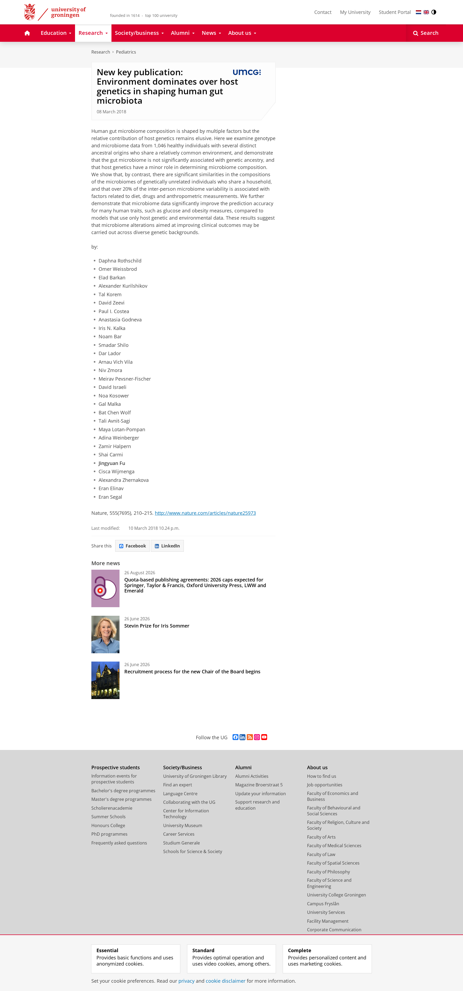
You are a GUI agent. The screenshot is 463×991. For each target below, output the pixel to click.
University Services (326, 912)
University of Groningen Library (195, 776)
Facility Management (328, 921)
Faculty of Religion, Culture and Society (338, 825)
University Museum (182, 825)
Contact (322, 12)
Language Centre (180, 794)
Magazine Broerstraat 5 (259, 785)
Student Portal (395, 12)
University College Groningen (336, 895)
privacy (186, 981)
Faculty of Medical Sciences (334, 846)
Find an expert (177, 785)
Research (100, 52)
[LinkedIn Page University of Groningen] (242, 737)
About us (317, 767)
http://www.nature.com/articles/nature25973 (205, 513)
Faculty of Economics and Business (332, 796)
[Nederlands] (418, 12)
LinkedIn (170, 546)
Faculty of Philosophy (328, 872)
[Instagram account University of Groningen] (257, 737)
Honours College (108, 825)
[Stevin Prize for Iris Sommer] (105, 634)
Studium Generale (181, 843)
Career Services (179, 834)
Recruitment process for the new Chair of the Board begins (192, 671)
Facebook (136, 546)
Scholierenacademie (111, 808)
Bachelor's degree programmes (123, 791)
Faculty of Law (321, 854)
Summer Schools (108, 817)
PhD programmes (109, 834)
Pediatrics (126, 52)
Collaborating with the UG (189, 802)
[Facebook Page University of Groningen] (235, 737)
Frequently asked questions (119, 843)
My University (355, 12)
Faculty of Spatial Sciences (333, 863)
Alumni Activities (251, 776)
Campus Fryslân (323, 904)
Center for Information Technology (186, 814)
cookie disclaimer (225, 981)
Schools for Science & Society (192, 851)
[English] (426, 12)
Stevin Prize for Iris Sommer (156, 625)
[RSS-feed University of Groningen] (250, 737)
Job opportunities (324, 785)
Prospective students (115, 767)
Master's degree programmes (121, 799)
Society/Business (182, 767)
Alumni (243, 767)
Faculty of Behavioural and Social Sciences (333, 811)
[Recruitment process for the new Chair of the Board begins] (105, 680)
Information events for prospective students (114, 779)
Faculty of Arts (321, 837)
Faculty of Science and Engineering (329, 883)
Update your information (260, 794)
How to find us (321, 776)
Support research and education (257, 805)
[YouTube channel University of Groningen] (264, 737)
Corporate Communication (334, 930)
